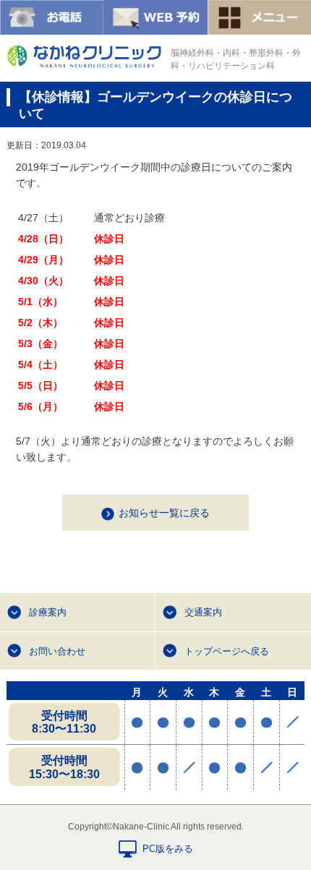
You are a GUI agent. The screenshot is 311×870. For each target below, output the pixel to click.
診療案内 (48, 612)
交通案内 (203, 612)
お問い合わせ (57, 651)
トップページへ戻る (226, 651)
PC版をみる (167, 848)
